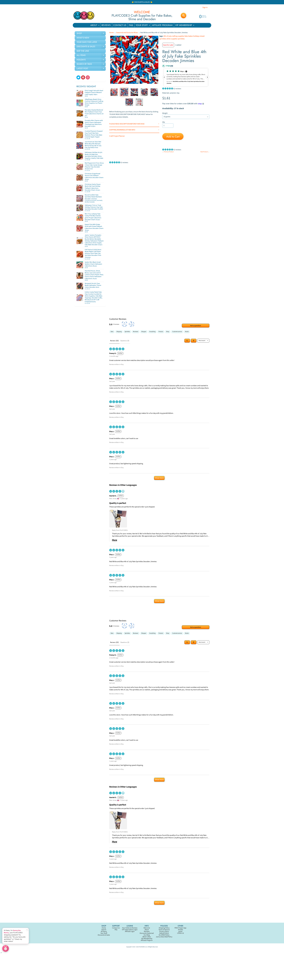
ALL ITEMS (91, 56)
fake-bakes (189, 36)
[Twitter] (78, 77)
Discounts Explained (147, 933)
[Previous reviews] (164, 77)
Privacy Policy (164, 931)
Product (161, 332)
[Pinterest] (83, 77)
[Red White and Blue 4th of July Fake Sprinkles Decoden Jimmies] (114, 92)
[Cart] (102, 95)
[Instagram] (88, 77)
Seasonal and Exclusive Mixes (127, 32)
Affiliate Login (130, 931)
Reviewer (135, 332)
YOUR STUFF (143, 25)
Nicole (187, 332)
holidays (196, 36)
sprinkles (181, 39)
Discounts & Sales (104, 935)
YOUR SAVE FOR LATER (87, 42)
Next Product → (204, 152)
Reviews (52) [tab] (114, 341)
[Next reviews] (207, 77)
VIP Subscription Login (129, 930)
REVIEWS (106, 25)
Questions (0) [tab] (124, 341)
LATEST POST (91, 69)
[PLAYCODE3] (84, 15)
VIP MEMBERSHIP (185, 25)
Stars (112, 332)
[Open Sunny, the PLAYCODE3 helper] (5, 948)
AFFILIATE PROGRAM (162, 25)
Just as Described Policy (164, 937)
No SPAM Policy (164, 935)
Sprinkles (127, 332)
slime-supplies (172, 39)
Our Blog (147, 935)
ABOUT (95, 25)
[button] (186, 77)
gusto (180, 931)
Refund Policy (164, 933)
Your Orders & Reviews (129, 928)
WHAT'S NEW (83, 37)
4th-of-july (167, 36)
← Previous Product (168, 152)
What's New (147, 937)
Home (111, 32)
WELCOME (142, 12)
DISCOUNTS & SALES (91, 47)
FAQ (131, 25)
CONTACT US (119, 25)
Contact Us (116, 928)
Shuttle (180, 930)
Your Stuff (104, 933)
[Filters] (193, 341)
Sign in (205, 7)
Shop (167, 332)
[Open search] (187, 341)
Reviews (147, 931)
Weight (165, 113)
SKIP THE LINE (83, 51)
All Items (104, 931)
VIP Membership (146, 938)
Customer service (177, 332)
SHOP (91, 34)
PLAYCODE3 (142, 947)
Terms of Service (164, 930)
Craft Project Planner (117, 136)
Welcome (147, 928)
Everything (152, 332)
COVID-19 (180, 933)
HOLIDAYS (91, 60)
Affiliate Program (147, 940)
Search (103, 930)
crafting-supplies (178, 36)
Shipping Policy (164, 928)
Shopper (143, 332)
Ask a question (195, 325)
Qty (163, 122)
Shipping (119, 332)
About (147, 930)
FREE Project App (180, 928)
